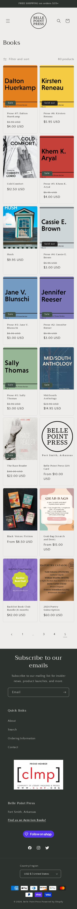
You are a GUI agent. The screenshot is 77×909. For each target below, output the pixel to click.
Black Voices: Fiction (20, 536)
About (12, 720)
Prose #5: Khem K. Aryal (55, 186)
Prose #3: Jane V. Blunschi (17, 327)
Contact (13, 747)
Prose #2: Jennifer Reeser (55, 327)
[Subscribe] (64, 692)
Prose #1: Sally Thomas (16, 397)
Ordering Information (22, 738)
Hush (10, 254)
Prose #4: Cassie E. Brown (55, 256)
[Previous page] (12, 634)
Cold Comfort (15, 184)
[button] (8, 21)
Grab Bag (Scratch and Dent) (54, 538)
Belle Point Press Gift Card (57, 467)
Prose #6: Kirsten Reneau (54, 115)
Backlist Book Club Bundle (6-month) (18, 608)
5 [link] (65, 634)
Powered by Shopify (52, 902)
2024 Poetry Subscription (52, 608)
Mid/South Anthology (50, 397)
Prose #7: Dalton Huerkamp (17, 115)
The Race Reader (17, 466)
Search (12, 729)
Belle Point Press (32, 902)
